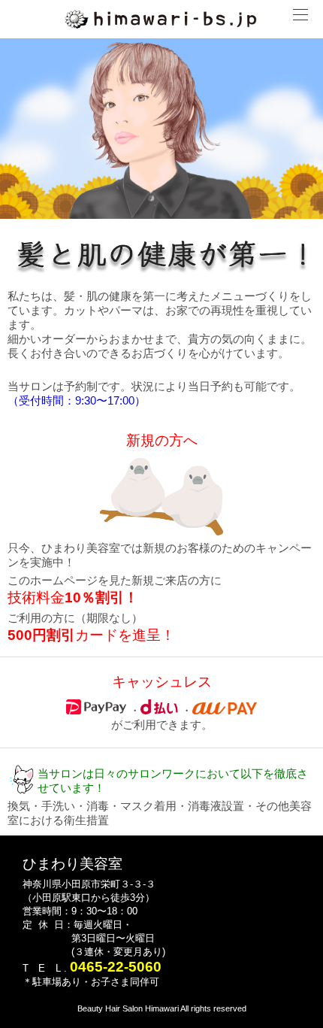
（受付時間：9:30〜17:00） (77, 401)
